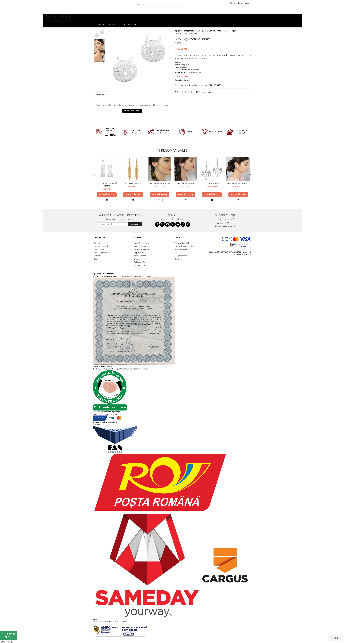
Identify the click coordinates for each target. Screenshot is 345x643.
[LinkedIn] (177, 224)
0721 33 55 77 (226, 222)
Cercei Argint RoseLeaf (133, 183)
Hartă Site (178, 259)
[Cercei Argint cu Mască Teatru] (107, 169)
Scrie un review (132, 110)
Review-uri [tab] (101, 94)
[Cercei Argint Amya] (185, 169)
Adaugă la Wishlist (184, 92)
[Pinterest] (162, 224)
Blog (95, 259)
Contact (97, 243)
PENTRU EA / (203, 30)
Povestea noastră (101, 246)
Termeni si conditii (182, 243)
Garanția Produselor (142, 246)
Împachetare (139, 252)
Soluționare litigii (181, 255)
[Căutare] (181, 4)
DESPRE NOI (99, 237)
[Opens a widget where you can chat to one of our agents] (334, 638)
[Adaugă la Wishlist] (107, 200)
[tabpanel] (138, 59)
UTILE (177, 237)
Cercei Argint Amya (185, 183)
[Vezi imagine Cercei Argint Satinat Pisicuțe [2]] (99, 56)
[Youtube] (167, 224)
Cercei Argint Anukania (159, 183)
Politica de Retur (140, 262)
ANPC (177, 252)
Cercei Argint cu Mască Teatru (106, 184)
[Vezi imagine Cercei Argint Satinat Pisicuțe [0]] (99, 33)
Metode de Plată (140, 255)
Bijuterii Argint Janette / (185, 30)
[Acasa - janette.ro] (58, 18)
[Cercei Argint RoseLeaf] (133, 169)
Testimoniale (99, 249)
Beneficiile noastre (141, 249)
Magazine (97, 255)
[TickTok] (182, 224)
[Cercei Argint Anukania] (159, 169)
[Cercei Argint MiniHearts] (238, 169)
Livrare (137, 259)
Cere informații (204, 92)
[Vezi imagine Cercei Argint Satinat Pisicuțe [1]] (99, 44)
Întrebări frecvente (141, 243)
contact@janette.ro (227, 226)
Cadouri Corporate (141, 265)
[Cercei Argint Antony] (212, 169)
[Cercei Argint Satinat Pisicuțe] (138, 59)
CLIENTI (138, 237)
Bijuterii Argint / (216, 30)
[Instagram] (188, 224)
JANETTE (178, 43)
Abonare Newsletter (102, 252)
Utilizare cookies (181, 249)
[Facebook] (157, 224)
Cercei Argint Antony (212, 183)
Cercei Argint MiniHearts (238, 183)
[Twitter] (172, 224)
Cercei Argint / (231, 30)
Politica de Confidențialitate (186, 246)
